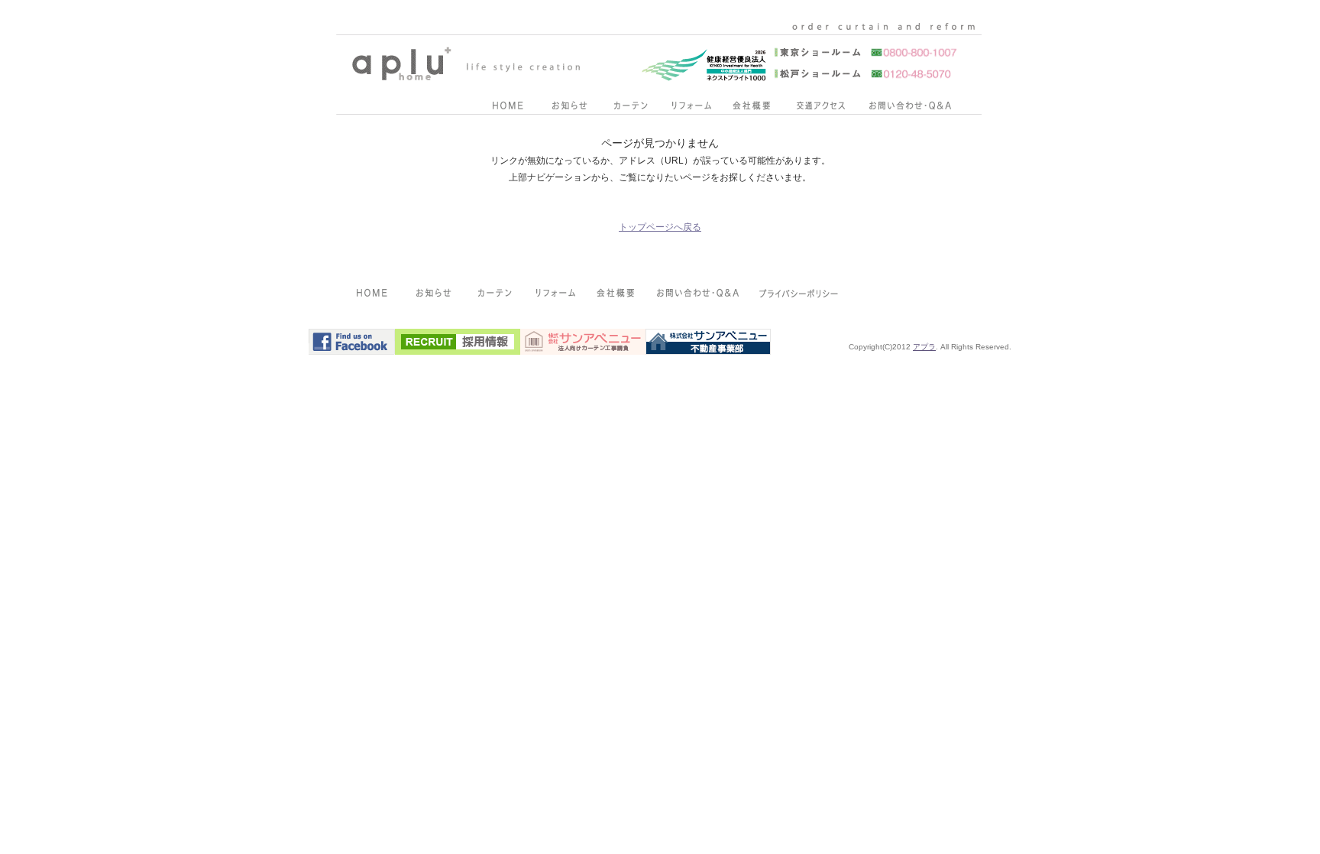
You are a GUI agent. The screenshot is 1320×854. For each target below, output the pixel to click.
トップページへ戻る (660, 227)
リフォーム (690, 108)
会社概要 (751, 108)
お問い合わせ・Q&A (910, 108)
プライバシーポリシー (800, 296)
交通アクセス (820, 108)
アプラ (924, 347)
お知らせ (568, 108)
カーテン (629, 108)
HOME (507, 108)
